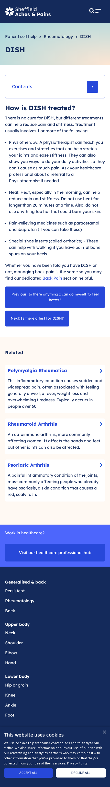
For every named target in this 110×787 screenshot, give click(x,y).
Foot (9, 715)
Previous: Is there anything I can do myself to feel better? (55, 297)
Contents (22, 86)
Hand (10, 662)
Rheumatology (58, 36)
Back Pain (52, 278)
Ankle (10, 705)
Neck (10, 632)
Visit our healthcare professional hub (55, 552)
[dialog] (55, 757)
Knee (10, 695)
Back (10, 610)
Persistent (15, 590)
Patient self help (21, 36)
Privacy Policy (77, 763)
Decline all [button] (80, 773)
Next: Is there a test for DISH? (37, 318)
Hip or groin (16, 685)
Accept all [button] (28, 773)
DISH (85, 36)
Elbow (11, 652)
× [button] (104, 732)
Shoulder (14, 642)
